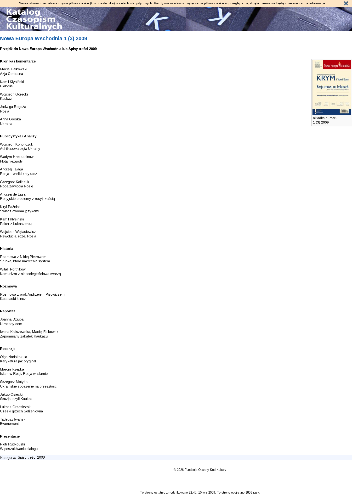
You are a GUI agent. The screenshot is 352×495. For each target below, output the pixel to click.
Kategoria (7, 457)
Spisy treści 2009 (82, 49)
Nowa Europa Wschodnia (40, 49)
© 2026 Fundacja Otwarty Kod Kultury (200, 470)
